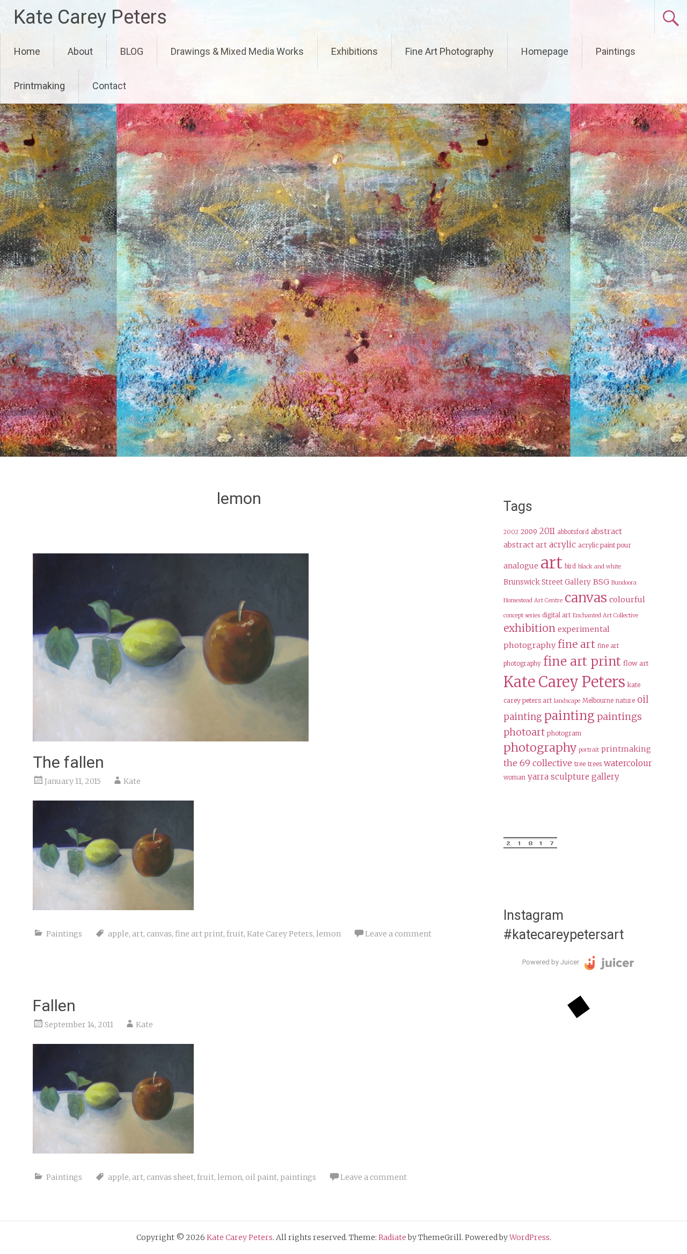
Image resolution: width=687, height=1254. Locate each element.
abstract (606, 531)
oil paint (261, 1177)
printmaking (626, 749)
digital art (556, 615)
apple (118, 934)
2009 (529, 532)
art (137, 934)
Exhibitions (354, 51)
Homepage (544, 51)
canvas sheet (170, 1177)
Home (27, 51)
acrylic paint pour (604, 545)
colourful (627, 599)
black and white (599, 566)
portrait (589, 749)
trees (595, 764)
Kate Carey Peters (90, 17)
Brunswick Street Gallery (547, 582)
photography (539, 747)
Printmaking (39, 85)
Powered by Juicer (550, 962)
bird (570, 566)
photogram (564, 733)
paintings (298, 1177)
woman (514, 777)
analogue (520, 566)
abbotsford (573, 532)
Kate (132, 781)
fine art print (199, 934)
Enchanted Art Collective (605, 615)
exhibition (529, 628)
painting (569, 715)
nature (625, 700)
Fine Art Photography (449, 51)
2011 (547, 531)
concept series (521, 615)
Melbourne (597, 700)
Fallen (54, 1005)
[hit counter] (530, 845)
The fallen (68, 762)
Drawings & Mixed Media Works (237, 51)
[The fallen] (171, 738)
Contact (109, 85)
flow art (636, 663)
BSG (601, 582)
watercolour (628, 763)
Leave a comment (398, 934)
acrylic (562, 544)
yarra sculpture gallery (573, 777)
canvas (159, 934)
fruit (235, 934)
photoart (524, 732)
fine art (576, 644)
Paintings (615, 51)
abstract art (525, 545)
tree (580, 764)
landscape (567, 700)
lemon (328, 934)
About (80, 51)
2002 (510, 532)
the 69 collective (537, 763)
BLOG (131, 51)
